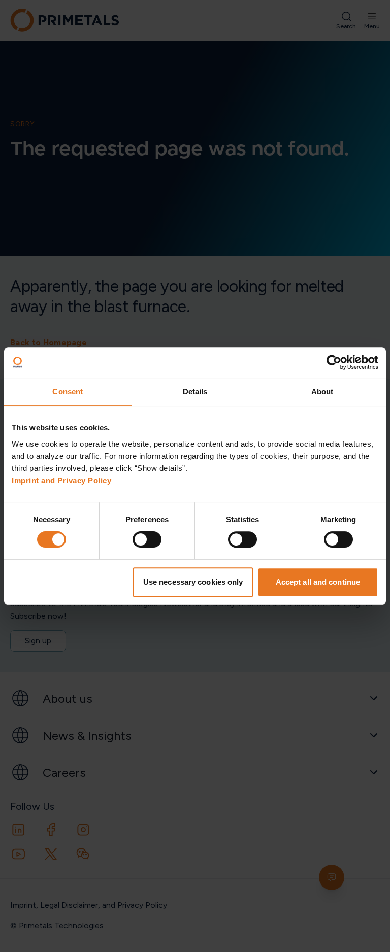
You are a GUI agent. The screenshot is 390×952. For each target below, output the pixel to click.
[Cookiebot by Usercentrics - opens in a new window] (333, 362)
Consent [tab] (67, 391)
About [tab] (322, 391)
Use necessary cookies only (193, 581)
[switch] (147, 539)
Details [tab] (195, 391)
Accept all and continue (318, 581)
